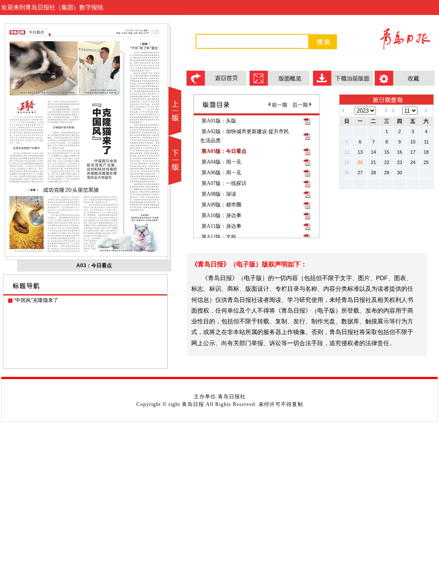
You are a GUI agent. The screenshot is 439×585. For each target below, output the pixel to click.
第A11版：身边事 (221, 226)
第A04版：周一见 (221, 162)
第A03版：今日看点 (224, 151)
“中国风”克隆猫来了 (36, 300)
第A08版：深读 (218, 194)
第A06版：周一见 (221, 173)
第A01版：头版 (218, 121)
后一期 (300, 105)
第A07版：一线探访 (224, 183)
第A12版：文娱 (218, 237)
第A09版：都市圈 (221, 205)
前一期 (279, 105)
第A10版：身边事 (221, 215)
